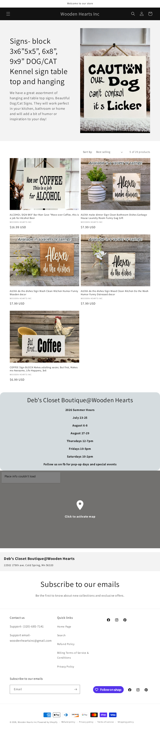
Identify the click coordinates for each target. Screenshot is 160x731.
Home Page (64, 626)
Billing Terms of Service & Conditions (73, 655)
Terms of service (105, 722)
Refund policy (68, 722)
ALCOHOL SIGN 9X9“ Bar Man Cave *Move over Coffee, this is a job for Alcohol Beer (44, 216)
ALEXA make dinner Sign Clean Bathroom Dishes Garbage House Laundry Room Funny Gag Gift (114, 216)
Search (61, 635)
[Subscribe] (75, 689)
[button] (8, 14)
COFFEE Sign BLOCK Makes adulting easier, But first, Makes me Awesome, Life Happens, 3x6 (43, 369)
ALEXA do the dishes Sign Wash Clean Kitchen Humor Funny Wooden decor (44, 293)
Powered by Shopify (47, 722)
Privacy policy (86, 722)
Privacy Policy (65, 666)
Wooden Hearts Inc (27, 722)
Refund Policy (66, 644)
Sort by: (87, 152)
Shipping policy (126, 722)
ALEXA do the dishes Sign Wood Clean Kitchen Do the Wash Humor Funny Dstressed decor (114, 293)
